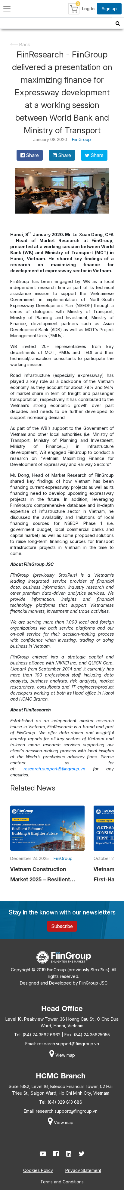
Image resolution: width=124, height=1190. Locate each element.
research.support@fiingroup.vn (68, 1043)
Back (24, 45)
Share (32, 155)
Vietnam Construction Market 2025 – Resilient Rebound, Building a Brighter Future (40, 875)
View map (64, 1055)
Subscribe (62, 926)
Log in (88, 8)
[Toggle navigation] (7, 8)
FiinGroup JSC (93, 982)
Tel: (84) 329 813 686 (60, 1102)
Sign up (109, 8)
